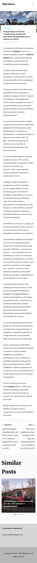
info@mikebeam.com (15, 535)
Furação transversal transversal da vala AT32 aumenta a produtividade (18, 503)
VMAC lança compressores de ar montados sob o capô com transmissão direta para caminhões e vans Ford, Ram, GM (27, 436)
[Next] (32, 495)
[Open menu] (33, 3)
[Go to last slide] (5, 495)
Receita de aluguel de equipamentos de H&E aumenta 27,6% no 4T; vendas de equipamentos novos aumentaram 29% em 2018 (10, 436)
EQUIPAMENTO (7, 28)
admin (6, 42)
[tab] (14, 514)
